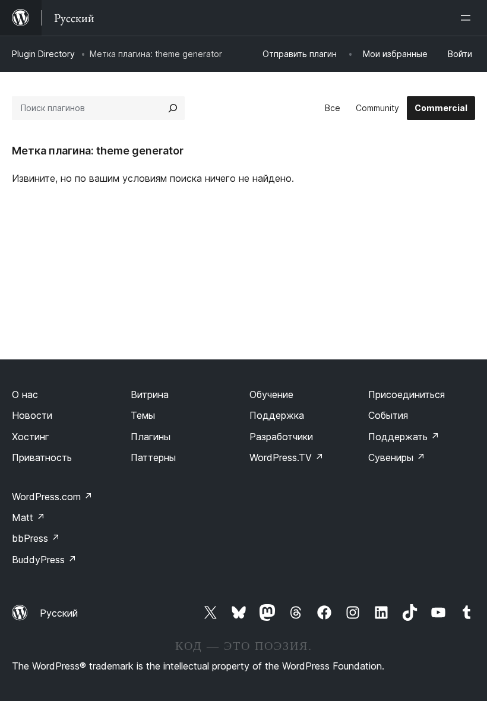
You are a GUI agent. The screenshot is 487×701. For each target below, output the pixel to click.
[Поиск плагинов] (173, 108)
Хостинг (30, 437)
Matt (28, 517)
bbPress (36, 538)
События (388, 415)
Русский (59, 613)
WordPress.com (52, 497)
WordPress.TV (286, 457)
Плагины (150, 437)
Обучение (271, 394)
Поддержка (276, 415)
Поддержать (403, 437)
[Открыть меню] (468, 18)
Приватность (42, 457)
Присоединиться (406, 394)
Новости (32, 415)
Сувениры (396, 457)
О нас (25, 394)
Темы (143, 415)
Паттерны (153, 457)
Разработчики (281, 437)
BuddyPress (44, 560)
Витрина (150, 394)
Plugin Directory (43, 54)
